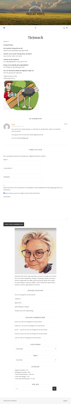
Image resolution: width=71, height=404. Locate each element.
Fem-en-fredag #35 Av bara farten (25, 295)
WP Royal (14, 400)
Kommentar (7, 196)
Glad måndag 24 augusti (22, 307)
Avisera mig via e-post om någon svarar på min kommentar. (22, 193)
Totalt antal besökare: (21, 374)
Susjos (17, 322)
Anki (16, 338)
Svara (66, 124)
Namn (5, 159)
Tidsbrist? (18, 299)
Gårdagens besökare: (21, 372)
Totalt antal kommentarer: (23, 378)
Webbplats (6, 177)
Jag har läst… (18, 303)
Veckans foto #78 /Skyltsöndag (24, 311)
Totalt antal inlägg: (20, 376)
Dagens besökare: (20, 370)
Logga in (65, 400)
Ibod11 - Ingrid (19, 330)
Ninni (13, 124)
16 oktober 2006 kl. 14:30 (17, 126)
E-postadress (8, 168)
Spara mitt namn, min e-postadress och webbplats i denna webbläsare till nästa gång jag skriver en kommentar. (33, 189)
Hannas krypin (19, 334)
